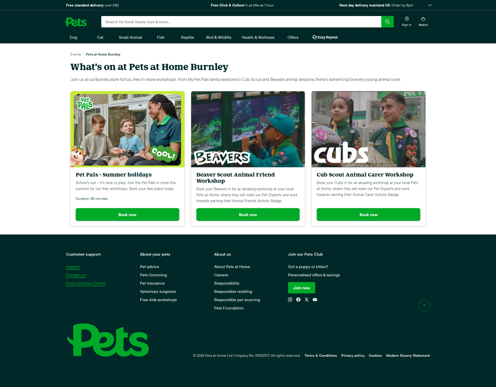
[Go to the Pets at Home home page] (75, 21)
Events (75, 54)
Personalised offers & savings (314, 274)
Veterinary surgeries (158, 291)
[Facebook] (298, 300)
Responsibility (226, 283)
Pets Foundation (229, 307)
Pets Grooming (153, 274)
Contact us (76, 274)
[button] (248, 5)
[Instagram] (290, 300)
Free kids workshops (158, 299)
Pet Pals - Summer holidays (114, 174)
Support (73, 266)
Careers (221, 274)
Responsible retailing (233, 291)
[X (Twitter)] (307, 300)
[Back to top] (424, 305)
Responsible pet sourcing (237, 299)
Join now (301, 287)
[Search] (387, 21)
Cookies (375, 355)
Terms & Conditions (321, 355)
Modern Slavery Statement (408, 355)
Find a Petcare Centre (86, 283)
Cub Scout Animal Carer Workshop (365, 174)
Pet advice (149, 266)
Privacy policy (353, 355)
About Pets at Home (232, 266)
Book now (127, 214)
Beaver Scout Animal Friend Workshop (235, 177)
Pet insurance (152, 283)
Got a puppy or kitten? (308, 266)
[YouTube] (315, 300)
